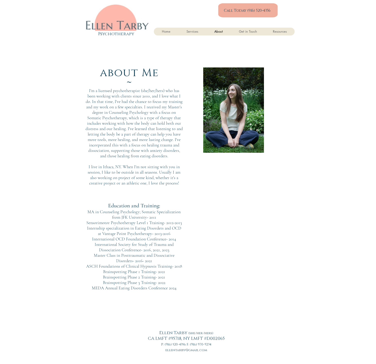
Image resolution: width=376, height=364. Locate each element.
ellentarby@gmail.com (186, 350)
